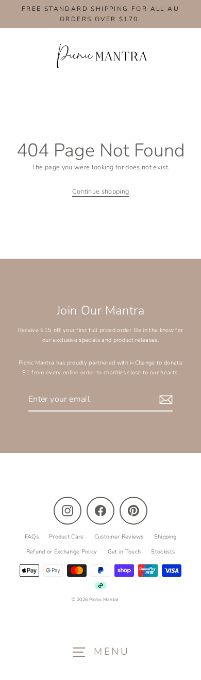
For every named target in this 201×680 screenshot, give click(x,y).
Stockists (163, 552)
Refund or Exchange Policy (61, 552)
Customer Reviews (119, 537)
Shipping (165, 537)
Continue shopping (100, 191)
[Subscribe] (164, 400)
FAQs (32, 537)
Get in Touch (124, 552)
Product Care (66, 537)
